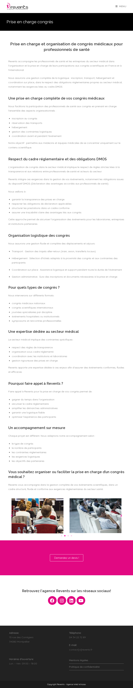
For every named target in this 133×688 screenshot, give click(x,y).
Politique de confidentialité (84, 666)
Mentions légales (78, 660)
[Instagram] (61, 600)
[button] (61, 535)
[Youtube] (81, 600)
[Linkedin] (71, 600)
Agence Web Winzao (76, 684)
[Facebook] (52, 600)
